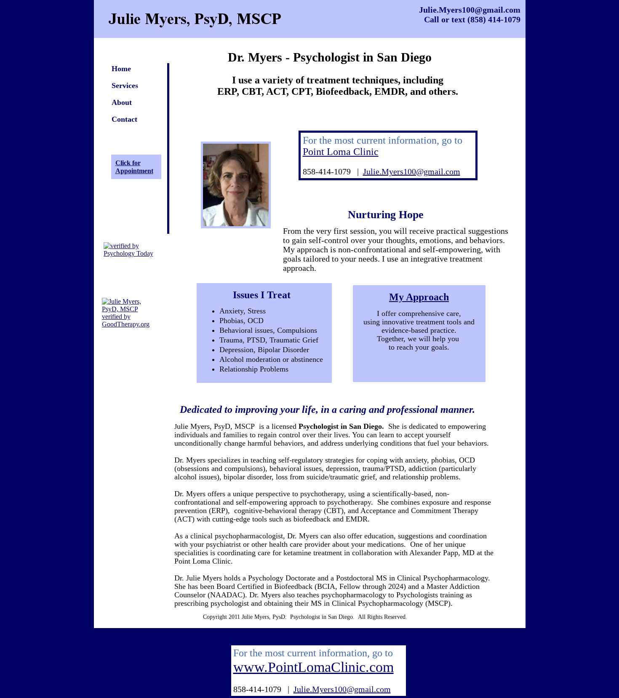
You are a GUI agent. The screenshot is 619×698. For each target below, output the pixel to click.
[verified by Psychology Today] (135, 253)
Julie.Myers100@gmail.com (411, 171)
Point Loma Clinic (341, 151)
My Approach (419, 297)
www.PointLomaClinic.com (313, 667)
